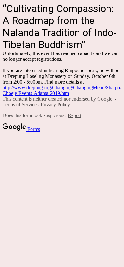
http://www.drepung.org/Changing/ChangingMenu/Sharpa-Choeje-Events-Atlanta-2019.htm (62, 90)
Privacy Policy (55, 104)
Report (74, 115)
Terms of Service (20, 104)
